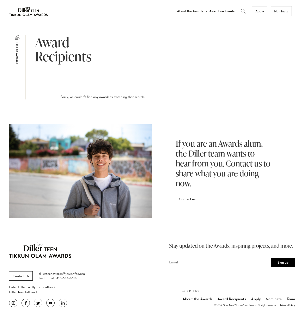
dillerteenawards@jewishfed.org (62, 274)
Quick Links (190, 291)
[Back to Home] (32, 11)
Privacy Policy (287, 305)
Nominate (281, 11)
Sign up (283, 262)
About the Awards (190, 11)
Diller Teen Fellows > (23, 292)
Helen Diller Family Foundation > (32, 287)
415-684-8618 (66, 278)
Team (291, 299)
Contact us (187, 199)
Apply (259, 11)
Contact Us (21, 276)
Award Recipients (222, 11)
